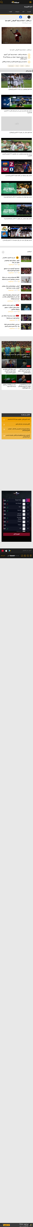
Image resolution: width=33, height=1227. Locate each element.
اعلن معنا (3, 555)
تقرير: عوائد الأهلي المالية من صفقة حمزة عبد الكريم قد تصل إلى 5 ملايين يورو (9, 371)
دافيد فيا (22, 65)
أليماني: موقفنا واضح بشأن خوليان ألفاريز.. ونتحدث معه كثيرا (10, 287)
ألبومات (10, 11)
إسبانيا (17, 65)
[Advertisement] (16, 465)
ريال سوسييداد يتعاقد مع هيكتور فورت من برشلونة (10, 317)
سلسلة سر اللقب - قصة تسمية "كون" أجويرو (15, 54)
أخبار (23, 11)
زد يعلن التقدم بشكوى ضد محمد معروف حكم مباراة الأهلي (16, 355)
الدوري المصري (10, 311)
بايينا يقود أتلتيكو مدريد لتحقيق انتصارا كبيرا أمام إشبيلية (11, 269)
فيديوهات (17, 11)
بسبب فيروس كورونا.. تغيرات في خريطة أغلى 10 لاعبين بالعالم (15, 57)
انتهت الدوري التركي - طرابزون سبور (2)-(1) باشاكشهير (17, 420)
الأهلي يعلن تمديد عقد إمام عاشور (17, 424)
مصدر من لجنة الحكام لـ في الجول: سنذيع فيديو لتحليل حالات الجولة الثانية (24, 386)
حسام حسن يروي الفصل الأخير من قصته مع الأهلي (14, 61)
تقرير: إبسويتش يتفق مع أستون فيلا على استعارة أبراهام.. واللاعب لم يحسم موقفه (10, 296)
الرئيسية (29, 11)
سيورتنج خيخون (11, 65)
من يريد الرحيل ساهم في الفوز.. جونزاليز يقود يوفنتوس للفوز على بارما (10, 260)
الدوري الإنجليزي (10, 300)
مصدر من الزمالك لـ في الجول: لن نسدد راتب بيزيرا (9, 385)
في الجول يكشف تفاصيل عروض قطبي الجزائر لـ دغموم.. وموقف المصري (10, 307)
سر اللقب (27, 65)
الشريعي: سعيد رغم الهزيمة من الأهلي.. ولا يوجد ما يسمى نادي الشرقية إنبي (17, 436)
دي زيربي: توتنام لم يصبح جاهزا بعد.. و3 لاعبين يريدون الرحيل (11, 325)
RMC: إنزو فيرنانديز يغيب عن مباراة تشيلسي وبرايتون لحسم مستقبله (10, 278)
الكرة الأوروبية (11, 264)
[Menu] (30, 2)
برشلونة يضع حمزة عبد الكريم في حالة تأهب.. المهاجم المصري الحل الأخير (17, 429)
